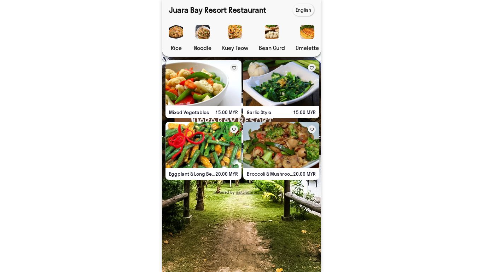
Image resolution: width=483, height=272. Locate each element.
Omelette (307, 47)
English (303, 10)
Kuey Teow (235, 47)
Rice (176, 47)
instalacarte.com (251, 192)
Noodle (202, 47)
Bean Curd (272, 47)
